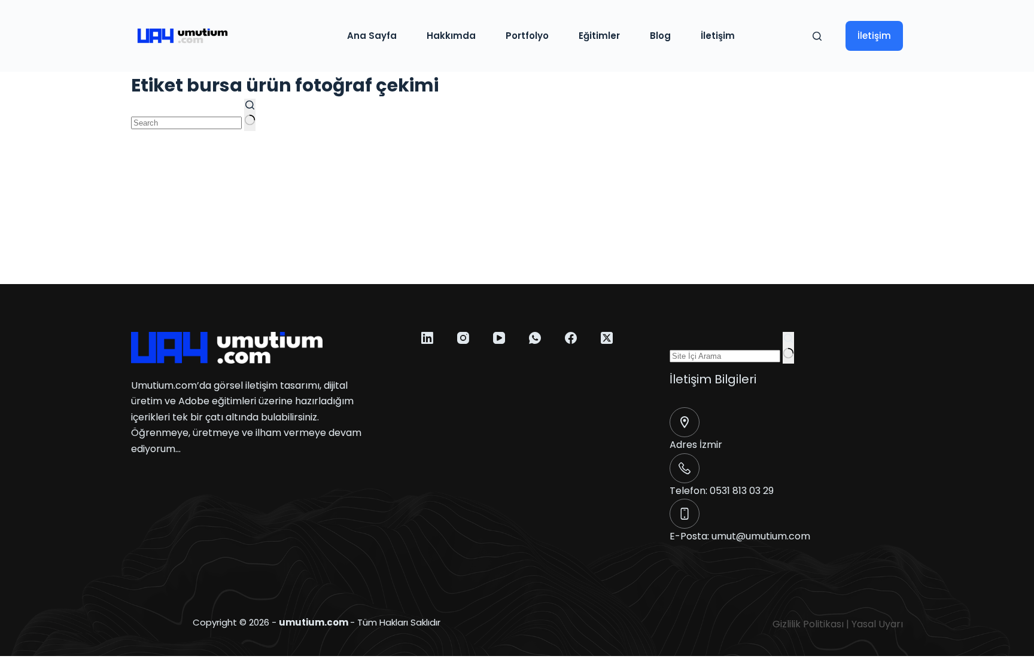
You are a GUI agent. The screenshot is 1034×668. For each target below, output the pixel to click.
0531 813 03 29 (742, 491)
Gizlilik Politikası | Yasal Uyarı (838, 624)
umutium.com (313, 622)
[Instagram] (463, 338)
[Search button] (250, 115)
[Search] (817, 36)
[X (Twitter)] (607, 338)
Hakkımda (451, 35)
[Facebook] (571, 338)
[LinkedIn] (427, 338)
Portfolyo (527, 35)
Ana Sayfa (372, 35)
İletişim (718, 35)
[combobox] (186, 123)
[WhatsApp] (535, 338)
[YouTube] (499, 338)
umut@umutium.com (760, 536)
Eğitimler (599, 35)
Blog (660, 35)
